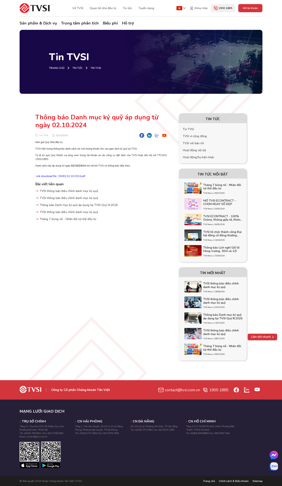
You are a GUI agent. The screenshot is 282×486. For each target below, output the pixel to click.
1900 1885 (225, 8)
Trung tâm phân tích (80, 23)
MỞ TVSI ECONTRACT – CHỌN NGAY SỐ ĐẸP (219, 202)
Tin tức (127, 8)
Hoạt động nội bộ (194, 150)
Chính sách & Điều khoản (234, 481)
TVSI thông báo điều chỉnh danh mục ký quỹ (69, 191)
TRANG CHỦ (56, 68)
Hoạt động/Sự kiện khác (198, 157)
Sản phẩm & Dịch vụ (38, 23)
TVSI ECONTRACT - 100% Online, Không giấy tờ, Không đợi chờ (222, 218)
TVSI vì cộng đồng (195, 136)
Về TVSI (77, 8)
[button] (262, 337)
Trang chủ (209, 481)
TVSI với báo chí (193, 143)
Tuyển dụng (146, 8)
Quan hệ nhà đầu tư (103, 8)
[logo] (35, 8)
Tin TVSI (188, 129)
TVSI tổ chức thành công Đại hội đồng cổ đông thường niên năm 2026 (222, 233)
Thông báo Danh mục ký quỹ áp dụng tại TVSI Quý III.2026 (79, 205)
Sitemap (257, 481)
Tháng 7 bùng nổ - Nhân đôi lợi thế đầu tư (68, 219)
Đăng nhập (201, 8)
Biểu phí (110, 23)
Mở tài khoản (250, 8)
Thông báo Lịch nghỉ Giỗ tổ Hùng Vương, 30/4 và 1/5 (221, 249)
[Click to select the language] (179, 8)
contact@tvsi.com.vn (182, 390)
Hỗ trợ (128, 23)
